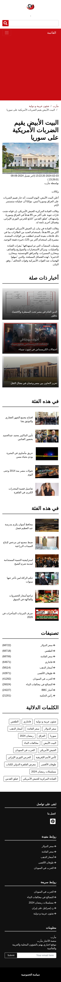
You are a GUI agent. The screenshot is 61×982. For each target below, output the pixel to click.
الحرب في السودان (43, 678)
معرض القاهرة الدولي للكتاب (21, 764)
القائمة (51, 32)
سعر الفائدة (47, 656)
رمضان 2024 (27, 736)
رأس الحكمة (46, 695)
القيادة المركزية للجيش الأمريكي (39, 778)
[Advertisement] (30, 68)
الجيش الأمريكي (48, 750)
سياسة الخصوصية (30, 974)
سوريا (53, 736)
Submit (11, 955)
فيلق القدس (11, 778)
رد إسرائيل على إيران (43, 908)
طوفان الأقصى (45, 673)
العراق (42, 736)
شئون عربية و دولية (46, 721)
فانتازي (49, 662)
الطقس (49, 650)
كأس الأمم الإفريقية (46, 757)
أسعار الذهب (46, 667)
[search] (5, 23)
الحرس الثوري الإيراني (19, 757)
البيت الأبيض (49, 743)
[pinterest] (53, 821)
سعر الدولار (47, 645)
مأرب (56, 106)
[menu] (6, 33)
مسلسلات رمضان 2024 (43, 771)
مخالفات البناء (31, 743)
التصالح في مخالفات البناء (39, 684)
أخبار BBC (47, 690)
